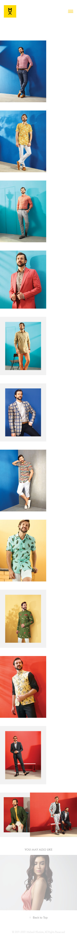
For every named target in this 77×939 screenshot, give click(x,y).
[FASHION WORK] (38, 882)
